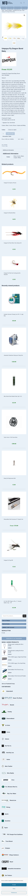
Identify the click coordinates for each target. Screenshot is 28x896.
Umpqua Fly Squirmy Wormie (10, 182)
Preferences (14, 892)
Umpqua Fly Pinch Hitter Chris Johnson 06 (12, 242)
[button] (24, 15)
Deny (14, 888)
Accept (14, 884)
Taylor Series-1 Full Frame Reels (10, 437)
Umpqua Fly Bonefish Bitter (9, 212)
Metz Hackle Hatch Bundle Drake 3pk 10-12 (13, 396)
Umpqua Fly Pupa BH (8, 560)
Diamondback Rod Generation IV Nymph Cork (13, 519)
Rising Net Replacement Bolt (10, 478)
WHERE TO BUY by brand (8, 627)
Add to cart (10, 133)
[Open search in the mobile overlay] (21, 3)
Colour (3, 129)
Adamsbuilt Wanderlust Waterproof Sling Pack (13, 355)
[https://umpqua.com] (14, 59)
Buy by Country (6, 624)
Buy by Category (6, 620)
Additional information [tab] (8, 150)
